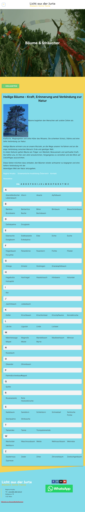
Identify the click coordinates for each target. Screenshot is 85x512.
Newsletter (7, 179)
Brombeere (10, 213)
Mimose (70, 338)
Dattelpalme (11, 224)
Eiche (54, 236)
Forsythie (9, 255)
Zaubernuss (10, 457)
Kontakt (53, 173)
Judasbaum (26, 304)
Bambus (9, 209)
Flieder (70, 251)
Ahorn (23, 195)
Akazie (39, 195)
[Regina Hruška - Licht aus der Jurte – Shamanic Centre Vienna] (42, 5)
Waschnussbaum (28, 441)
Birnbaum (56, 209)
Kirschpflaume (58, 315)
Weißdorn (10, 445)
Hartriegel (25, 277)
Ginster (24, 266)
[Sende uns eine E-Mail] (61, 481)
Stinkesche (25, 419)
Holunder (71, 277)
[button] (3, 4)
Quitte (8, 387)
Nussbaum (10, 353)
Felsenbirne (26, 251)
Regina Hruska (9, 173)
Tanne (23, 430)
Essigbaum (10, 239)
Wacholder (10, 441)
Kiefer (8, 315)
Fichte (54, 251)
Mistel (23, 342)
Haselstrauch (41, 277)
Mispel (8, 342)
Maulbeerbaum (58, 338)
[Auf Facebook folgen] (53, 481)
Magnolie (25, 338)
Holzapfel (10, 281)
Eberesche (10, 236)
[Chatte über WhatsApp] (59, 488)
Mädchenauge (11, 338)
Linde (38, 326)
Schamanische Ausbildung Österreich (33, 173)
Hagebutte (10, 277)
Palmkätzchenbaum (14, 375)
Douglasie (25, 224)
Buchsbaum (41, 213)
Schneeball (56, 412)
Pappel (24, 375)
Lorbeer (55, 326)
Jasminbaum (11, 304)
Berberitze (25, 209)
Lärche (8, 326)
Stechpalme (11, 419)
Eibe (38, 236)
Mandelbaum (41, 338)
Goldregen (40, 266)
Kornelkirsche (72, 315)
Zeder (23, 457)
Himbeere (56, 277)
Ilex (7, 292)
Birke (38, 209)
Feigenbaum (11, 251)
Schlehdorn (41, 412)
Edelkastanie (26, 236)
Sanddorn (25, 412)
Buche (23, 213)
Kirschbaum (26, 315)
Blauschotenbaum (74, 209)
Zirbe (38, 457)
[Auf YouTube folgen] (64, 481)
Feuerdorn (40, 251)
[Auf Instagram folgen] (57, 481)
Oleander (9, 364)
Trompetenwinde (43, 430)
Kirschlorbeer (42, 315)
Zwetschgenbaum (74, 457)
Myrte (38, 342)
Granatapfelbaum (59, 266)
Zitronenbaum (57, 457)
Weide (39, 441)
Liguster (24, 326)
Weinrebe (71, 441)
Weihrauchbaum (58, 441)
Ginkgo (9, 266)
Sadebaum (10, 412)
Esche (69, 236)
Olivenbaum (26, 364)
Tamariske (10, 430)
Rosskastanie (11, 398)
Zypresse (9, 460)
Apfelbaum (56, 195)
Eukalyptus (25, 239)
